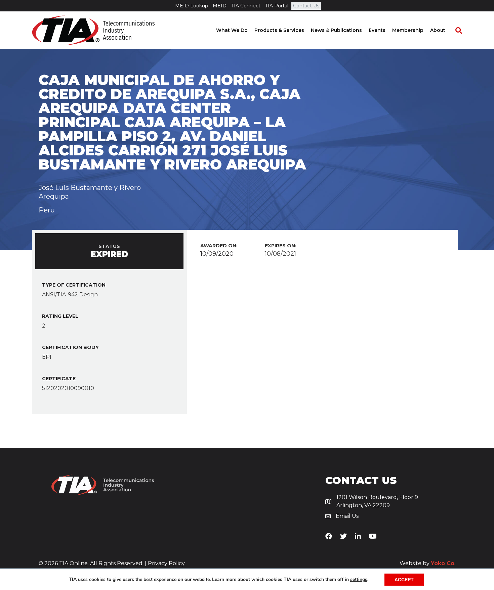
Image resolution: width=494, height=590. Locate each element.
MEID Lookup (191, 6)
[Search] (455, 30)
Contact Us (306, 6)
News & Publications (336, 30)
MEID (220, 6)
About (437, 30)
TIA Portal (276, 6)
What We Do (232, 30)
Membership (407, 30)
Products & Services (279, 30)
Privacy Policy (166, 563)
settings (358, 580)
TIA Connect (245, 6)
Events (377, 30)
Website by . (427, 563)
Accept (404, 579)
